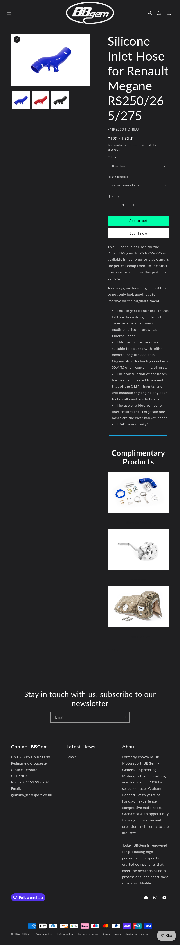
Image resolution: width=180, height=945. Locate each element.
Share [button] (116, 650)
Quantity (113, 196)
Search (72, 757)
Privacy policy (44, 934)
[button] (9, 13)
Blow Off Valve (138, 522)
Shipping (134, 145)
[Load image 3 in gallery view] (60, 100)
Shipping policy (112, 934)
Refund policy (65, 934)
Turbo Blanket (138, 637)
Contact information (137, 934)
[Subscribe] (124, 717)
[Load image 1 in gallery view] (21, 100)
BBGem (26, 934)
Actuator (138, 580)
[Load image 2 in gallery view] (40, 100)
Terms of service (88, 934)
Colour (112, 157)
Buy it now (138, 233)
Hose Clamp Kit (118, 176)
